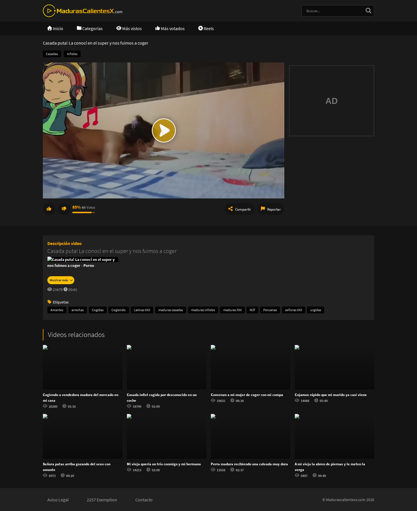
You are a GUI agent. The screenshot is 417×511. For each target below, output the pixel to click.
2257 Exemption (102, 499)
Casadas (52, 54)
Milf (252, 310)
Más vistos (131, 28)
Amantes (56, 310)
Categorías (92, 28)
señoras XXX (293, 310)
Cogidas (98, 310)
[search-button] (368, 10)
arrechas (77, 310)
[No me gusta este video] (64, 209)
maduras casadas (170, 310)
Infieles (72, 54)
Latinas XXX (142, 310)
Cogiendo (118, 310)
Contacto (144, 499)
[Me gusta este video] (49, 209)
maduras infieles (203, 310)
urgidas (315, 310)
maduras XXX (232, 310)
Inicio (57, 28)
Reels (208, 28)
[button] (164, 130)
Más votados (172, 28)
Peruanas (270, 310)
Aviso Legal (58, 499)
